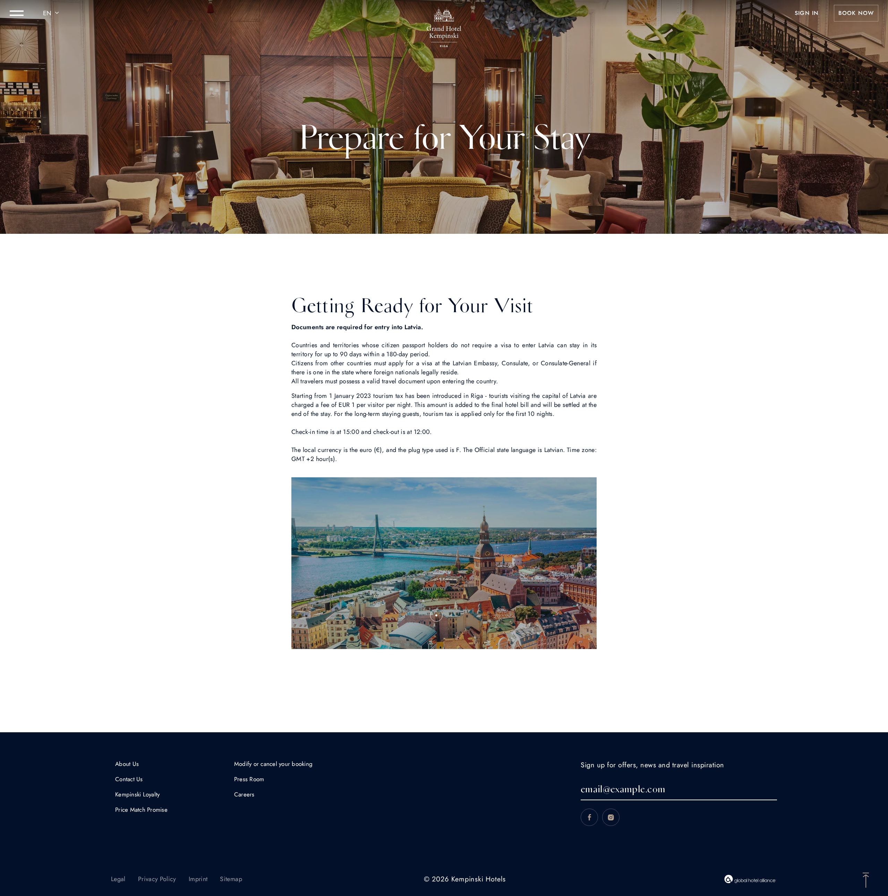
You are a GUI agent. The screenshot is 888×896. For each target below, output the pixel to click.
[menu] (16, 13)
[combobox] (52, 13)
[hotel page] (444, 13)
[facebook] (589, 817)
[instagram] (611, 817)
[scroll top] (865, 879)
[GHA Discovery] (750, 879)
